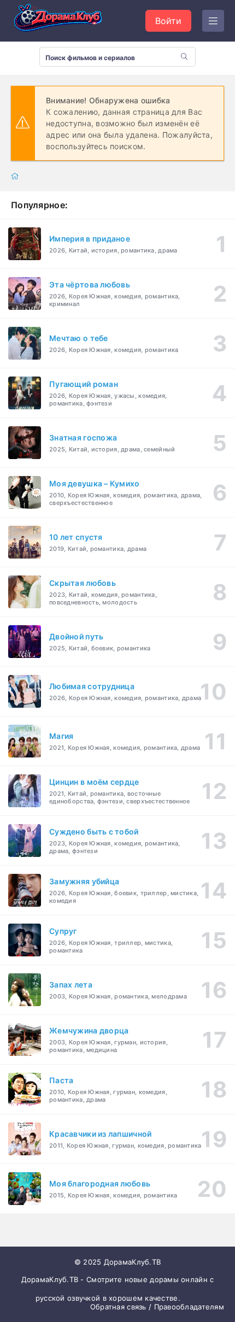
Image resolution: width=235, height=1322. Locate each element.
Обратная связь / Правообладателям (157, 1306)
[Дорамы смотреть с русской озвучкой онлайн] (65, 20)
